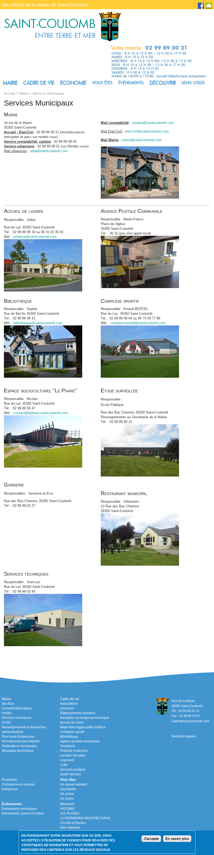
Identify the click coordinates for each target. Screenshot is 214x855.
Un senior (67, 794)
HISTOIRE (67, 809)
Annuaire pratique (73, 769)
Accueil (9, 93)
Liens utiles (193, 82)
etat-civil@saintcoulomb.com (147, 131)
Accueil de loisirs (72, 722)
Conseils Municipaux (17, 708)
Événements (131, 82)
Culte (64, 765)
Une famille (68, 789)
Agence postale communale (80, 741)
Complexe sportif (72, 732)
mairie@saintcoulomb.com (142, 140)
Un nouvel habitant (73, 784)
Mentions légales (183, 736)
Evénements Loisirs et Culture (23, 813)
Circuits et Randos (73, 823)
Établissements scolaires (77, 713)
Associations (69, 703)
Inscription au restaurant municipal (84, 718)
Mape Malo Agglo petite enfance (83, 727)
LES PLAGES (69, 813)
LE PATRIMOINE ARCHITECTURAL (85, 818)
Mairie (10, 82)
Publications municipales (19, 746)
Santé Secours (70, 774)
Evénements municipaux (19, 809)
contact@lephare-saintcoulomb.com (41, 413)
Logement (67, 760)
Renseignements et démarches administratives (24, 729)
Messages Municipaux (18, 751)
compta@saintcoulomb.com (153, 123)
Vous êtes (102, 82)
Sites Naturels (70, 827)
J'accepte (151, 839)
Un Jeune (67, 798)
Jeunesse (67, 708)
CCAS (6, 722)
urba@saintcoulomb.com (49, 151)
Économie (73, 82)
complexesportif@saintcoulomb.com (137, 323)
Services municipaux (16, 718)
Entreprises (10, 789)
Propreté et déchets (74, 751)
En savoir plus (177, 839)
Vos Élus (8, 703)
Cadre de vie (39, 82)
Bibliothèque (69, 736)
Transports (67, 746)
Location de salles (73, 755)
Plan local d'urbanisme (18, 736)
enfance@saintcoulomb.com (35, 237)
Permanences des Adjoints (21, 741)
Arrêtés (7, 713)
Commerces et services (18, 784)
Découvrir (163, 82)
